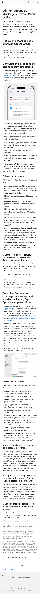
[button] (29, 2)
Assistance (9, 575)
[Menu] (38, 2)
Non (12, 569)
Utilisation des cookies (29, 590)
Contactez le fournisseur (17, 552)
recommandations (10, 75)
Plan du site (19, 590)
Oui (5, 569)
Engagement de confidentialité (8, 588)
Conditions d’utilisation (23, 588)
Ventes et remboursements (7, 590)
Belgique (3, 584)
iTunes (30, 316)
